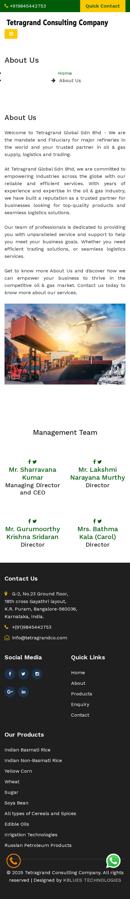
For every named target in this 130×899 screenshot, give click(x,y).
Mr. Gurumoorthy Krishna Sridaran (32, 533)
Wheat (12, 781)
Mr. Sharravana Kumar (32, 473)
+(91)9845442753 (31, 627)
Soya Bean (16, 803)
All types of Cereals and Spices (40, 813)
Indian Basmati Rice (27, 750)
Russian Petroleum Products (38, 845)
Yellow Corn (18, 771)
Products (81, 694)
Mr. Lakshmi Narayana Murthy (97, 473)
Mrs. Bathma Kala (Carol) (97, 533)
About (78, 683)
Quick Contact (103, 6)
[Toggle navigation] (11, 34)
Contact (80, 715)
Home (65, 73)
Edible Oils (17, 824)
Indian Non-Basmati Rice (33, 760)
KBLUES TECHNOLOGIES (92, 880)
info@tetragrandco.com (39, 638)
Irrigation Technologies (31, 834)
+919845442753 (28, 6)
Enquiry (80, 704)
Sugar (11, 792)
